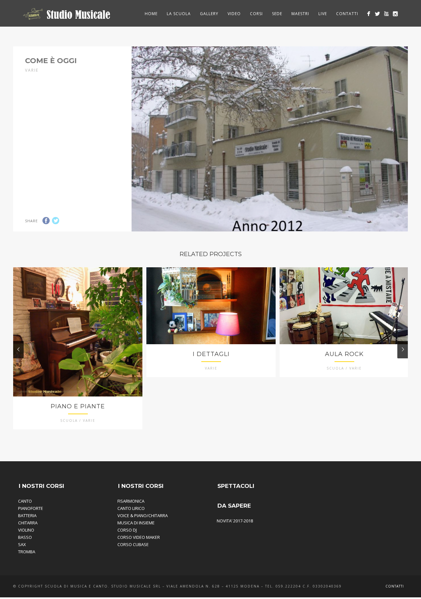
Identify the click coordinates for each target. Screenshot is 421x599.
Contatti (347, 13)
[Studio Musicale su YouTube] (386, 14)
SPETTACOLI (235, 486)
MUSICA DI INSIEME (136, 523)
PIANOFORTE (30, 508)
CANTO (25, 501)
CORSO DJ (127, 530)
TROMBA (26, 552)
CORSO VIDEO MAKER (138, 537)
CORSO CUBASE (133, 544)
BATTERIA (27, 515)
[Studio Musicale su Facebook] (368, 14)
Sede (277, 13)
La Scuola (179, 13)
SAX (22, 544)
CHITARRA (27, 523)
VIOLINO (26, 530)
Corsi (256, 13)
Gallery (209, 13)
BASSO (25, 537)
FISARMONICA (130, 501)
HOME (151, 13)
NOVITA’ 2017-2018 (235, 521)
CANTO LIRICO (131, 508)
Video (234, 13)
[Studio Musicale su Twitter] (377, 14)
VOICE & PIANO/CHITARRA (142, 515)
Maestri (300, 13)
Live (322, 13)
